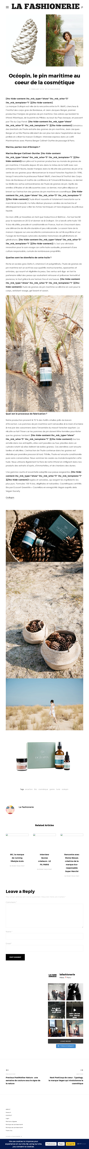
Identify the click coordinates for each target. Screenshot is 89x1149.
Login (7, 1118)
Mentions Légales (11, 1121)
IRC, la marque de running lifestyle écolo (17, 858)
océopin (65, 789)
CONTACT (9, 1115)
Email (9, 944)
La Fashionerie (54, 89)
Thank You (9, 1130)
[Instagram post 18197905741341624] (74, 991)
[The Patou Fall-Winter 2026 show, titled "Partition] (56, 1028)
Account (8, 1112)
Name (9, 932)
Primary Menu (7, 7)
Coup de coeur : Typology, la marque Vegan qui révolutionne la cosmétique (66, 1080)
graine (52, 789)
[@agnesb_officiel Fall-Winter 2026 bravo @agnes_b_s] (56, 991)
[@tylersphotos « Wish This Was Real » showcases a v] (74, 1028)
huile (58, 789)
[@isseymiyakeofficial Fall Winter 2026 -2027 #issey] (74, 1010)
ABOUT (8, 1109)
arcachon (29, 789)
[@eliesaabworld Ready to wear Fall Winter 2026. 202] (56, 1010)
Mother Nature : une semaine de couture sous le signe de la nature (23, 1080)
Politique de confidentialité (14, 1124)
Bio (35, 789)
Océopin (10, 497)
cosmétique (43, 789)
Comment (11, 902)
